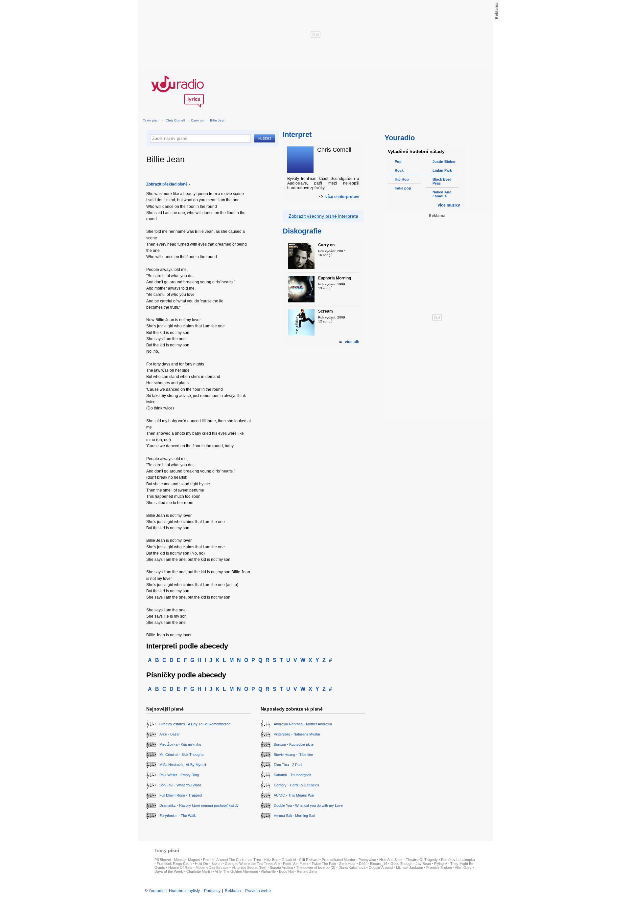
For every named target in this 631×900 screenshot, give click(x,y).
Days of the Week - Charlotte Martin (183, 871)
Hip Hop (402, 179)
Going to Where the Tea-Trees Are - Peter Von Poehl (266, 864)
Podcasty (212, 891)
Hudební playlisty (184, 891)
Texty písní (151, 120)
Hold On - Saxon (208, 864)
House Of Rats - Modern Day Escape (198, 867)
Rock (399, 170)
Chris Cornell (175, 120)
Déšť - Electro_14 (373, 864)
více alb (352, 342)
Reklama (233, 891)
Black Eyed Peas (442, 181)
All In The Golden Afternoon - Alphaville (245, 871)
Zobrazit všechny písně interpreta (323, 216)
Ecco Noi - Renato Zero (298, 871)
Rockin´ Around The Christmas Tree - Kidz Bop (240, 860)
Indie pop (403, 188)
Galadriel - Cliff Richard (300, 860)
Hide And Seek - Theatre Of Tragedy (408, 860)
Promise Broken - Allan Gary (449, 867)
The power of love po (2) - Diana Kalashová (330, 867)
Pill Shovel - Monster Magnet (177, 860)
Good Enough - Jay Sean (410, 864)
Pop (398, 162)
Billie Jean (217, 120)
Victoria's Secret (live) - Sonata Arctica (262, 867)
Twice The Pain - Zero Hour (334, 864)
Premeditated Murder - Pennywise (349, 860)
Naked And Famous (442, 194)
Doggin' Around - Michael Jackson (396, 867)
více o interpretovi (342, 196)
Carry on (197, 120)
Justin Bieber (444, 162)
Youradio (157, 891)
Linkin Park (442, 170)
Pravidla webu (258, 891)
